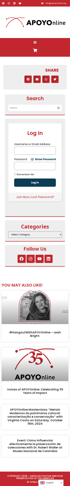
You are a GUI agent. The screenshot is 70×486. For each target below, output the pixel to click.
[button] (35, 42)
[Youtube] (19, 3)
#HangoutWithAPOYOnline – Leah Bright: (35, 334)
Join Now (22, 197)
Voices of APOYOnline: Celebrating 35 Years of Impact (35, 391)
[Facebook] (3, 3)
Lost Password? (42, 197)
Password (20, 159)
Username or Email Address (32, 144)
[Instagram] (8, 3)
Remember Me (25, 174)
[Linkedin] (14, 3)
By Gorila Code (35, 482)
